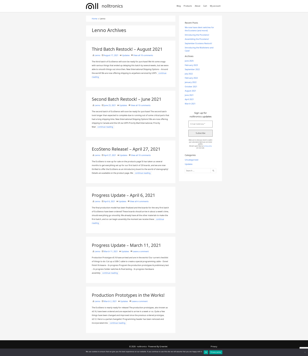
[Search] (213, 170)
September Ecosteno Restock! (198, 43)
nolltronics (142, 346)
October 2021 (191, 86)
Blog (179, 6)
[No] (305, 352)
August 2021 (190, 90)
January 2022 (190, 82)
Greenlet (163, 346)
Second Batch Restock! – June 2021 (126, 99)
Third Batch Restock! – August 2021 (127, 49)
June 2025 (189, 61)
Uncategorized (191, 159)
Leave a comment (141, 251)
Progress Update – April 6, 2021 (123, 195)
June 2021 (189, 95)
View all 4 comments (139, 201)
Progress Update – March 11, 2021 (126, 245)
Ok (206, 352)
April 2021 (189, 99)
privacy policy (208, 146)
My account (215, 6)
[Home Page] (92, 6)
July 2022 (189, 73)
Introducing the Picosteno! (197, 35)
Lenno (97, 55)
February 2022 (191, 78)
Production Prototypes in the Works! (128, 295)
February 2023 (191, 65)
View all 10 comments (143, 55)
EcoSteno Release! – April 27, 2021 (126, 149)
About (197, 6)
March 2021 (190, 103)
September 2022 (192, 69)
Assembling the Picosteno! (197, 39)
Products (188, 6)
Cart (205, 6)
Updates (126, 55)
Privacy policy (216, 352)
